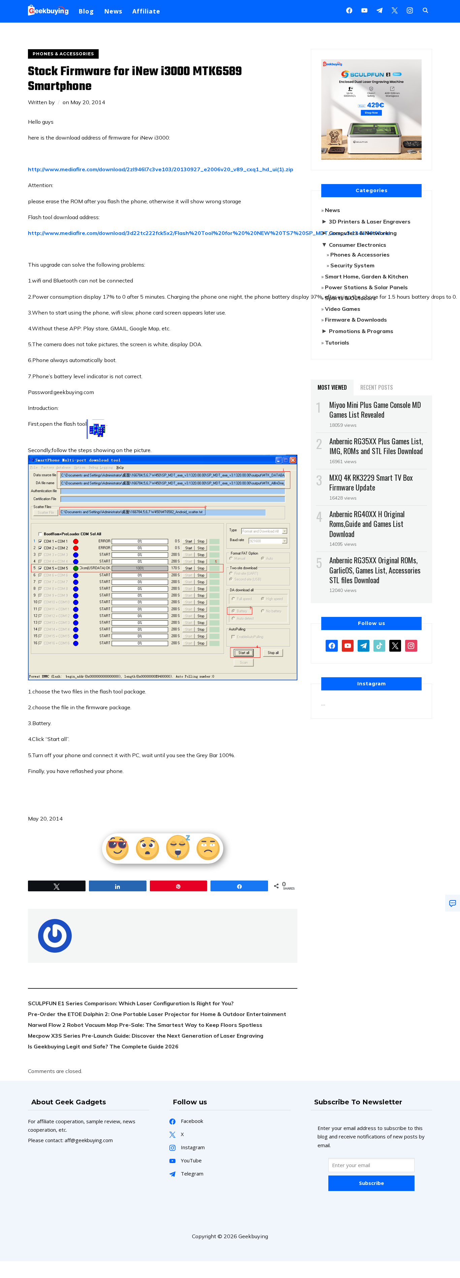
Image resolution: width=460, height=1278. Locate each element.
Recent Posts (376, 387)
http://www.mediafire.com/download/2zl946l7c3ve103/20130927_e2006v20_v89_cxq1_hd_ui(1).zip (160, 169)
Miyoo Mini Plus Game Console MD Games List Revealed (375, 409)
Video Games (342, 308)
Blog (86, 11)
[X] (394, 10)
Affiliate (146, 11)
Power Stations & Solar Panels (366, 287)
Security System (352, 265)
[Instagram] (379, 10)
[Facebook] (349, 10)
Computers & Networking (363, 233)
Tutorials (337, 342)
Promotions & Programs (361, 331)
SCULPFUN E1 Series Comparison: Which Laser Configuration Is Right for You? (131, 1003)
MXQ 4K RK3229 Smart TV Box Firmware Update (371, 482)
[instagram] (410, 10)
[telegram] (363, 645)
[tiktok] (379, 645)
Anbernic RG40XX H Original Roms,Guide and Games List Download (367, 523)
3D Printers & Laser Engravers (369, 221)
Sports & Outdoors (350, 298)
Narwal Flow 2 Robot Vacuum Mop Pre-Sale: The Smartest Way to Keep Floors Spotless (145, 1024)
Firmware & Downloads (356, 319)
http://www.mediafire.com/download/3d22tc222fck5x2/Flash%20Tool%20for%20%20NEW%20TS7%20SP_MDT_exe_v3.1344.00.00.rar (209, 233)
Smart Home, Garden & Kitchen (366, 276)
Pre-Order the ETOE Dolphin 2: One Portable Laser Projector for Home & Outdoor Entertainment (157, 1014)
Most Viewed (332, 387)
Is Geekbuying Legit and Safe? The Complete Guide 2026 (103, 1046)
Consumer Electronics (357, 244)
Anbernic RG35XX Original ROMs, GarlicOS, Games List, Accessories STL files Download (375, 570)
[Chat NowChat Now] (452, 903)
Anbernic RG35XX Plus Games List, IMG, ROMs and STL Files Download (376, 446)
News (113, 11)
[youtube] (364, 10)
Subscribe (371, 1183)
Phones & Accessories (63, 53)
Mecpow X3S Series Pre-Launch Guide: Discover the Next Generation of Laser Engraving (145, 1035)
